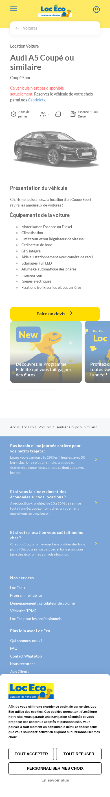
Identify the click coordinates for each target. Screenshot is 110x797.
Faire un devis (51, 313)
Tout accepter (31, 754)
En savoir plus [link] (55, 780)
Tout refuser (78, 754)
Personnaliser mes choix (55, 768)
